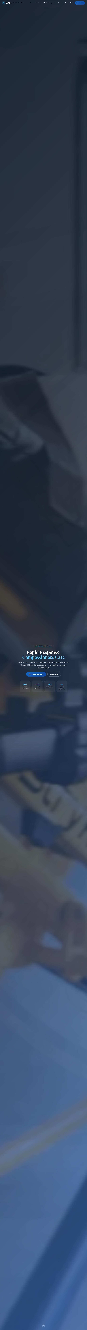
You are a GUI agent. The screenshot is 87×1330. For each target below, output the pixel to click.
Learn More (54, 674)
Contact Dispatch (36, 674)
